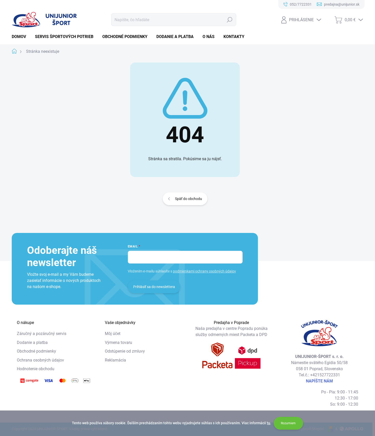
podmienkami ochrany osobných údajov (204, 271)
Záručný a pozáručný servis (41, 333)
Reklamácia (115, 360)
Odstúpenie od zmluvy (125, 351)
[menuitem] (21, 36)
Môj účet (112, 333)
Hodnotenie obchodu (35, 368)
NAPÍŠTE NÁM (319, 381)
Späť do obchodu (188, 199)
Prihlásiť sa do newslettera (154, 287)
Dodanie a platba (32, 342)
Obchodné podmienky (36, 351)
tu (268, 423)
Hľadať (229, 20)
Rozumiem (288, 423)
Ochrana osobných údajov (40, 360)
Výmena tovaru (118, 342)
